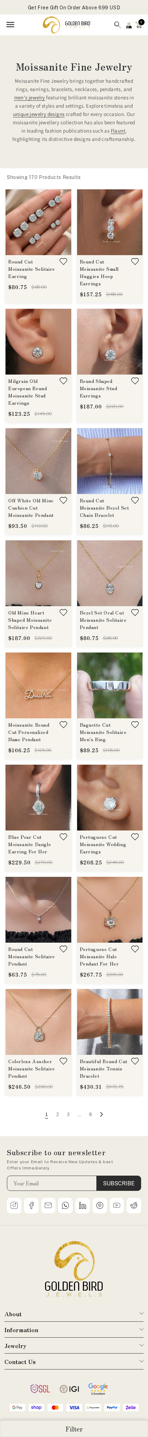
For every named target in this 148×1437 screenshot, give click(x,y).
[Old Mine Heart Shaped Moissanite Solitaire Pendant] (38, 573)
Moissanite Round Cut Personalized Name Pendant (29, 732)
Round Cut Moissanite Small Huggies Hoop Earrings (99, 272)
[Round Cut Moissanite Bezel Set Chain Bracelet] (110, 461)
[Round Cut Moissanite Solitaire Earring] (38, 222)
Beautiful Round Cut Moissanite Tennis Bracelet (103, 1068)
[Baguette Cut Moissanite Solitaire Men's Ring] (110, 685)
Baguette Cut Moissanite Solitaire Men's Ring (103, 732)
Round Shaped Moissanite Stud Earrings (98, 388)
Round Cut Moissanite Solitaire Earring (31, 268)
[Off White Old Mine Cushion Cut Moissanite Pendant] (38, 461)
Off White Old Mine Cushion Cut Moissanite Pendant (31, 507)
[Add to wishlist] (63, 262)
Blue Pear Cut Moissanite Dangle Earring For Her (29, 844)
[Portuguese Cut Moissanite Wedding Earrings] (110, 797)
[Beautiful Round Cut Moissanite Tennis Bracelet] (110, 1022)
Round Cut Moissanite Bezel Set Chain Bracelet (104, 507)
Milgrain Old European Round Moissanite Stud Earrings (27, 391)
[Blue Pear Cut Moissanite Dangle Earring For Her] (38, 797)
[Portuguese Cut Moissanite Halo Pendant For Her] (110, 910)
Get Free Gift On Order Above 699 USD (74, 6)
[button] (138, 24)
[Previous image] (14, 222)
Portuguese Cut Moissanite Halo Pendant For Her (99, 956)
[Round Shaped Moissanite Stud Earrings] (110, 342)
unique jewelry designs (39, 114)
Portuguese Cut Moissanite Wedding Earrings (103, 844)
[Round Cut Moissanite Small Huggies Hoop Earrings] (110, 222)
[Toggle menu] (10, 25)
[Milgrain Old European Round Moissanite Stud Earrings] (38, 342)
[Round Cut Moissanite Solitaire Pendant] (38, 910)
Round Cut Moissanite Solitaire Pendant (31, 956)
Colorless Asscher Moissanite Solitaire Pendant (31, 1068)
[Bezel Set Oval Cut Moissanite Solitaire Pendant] (110, 573)
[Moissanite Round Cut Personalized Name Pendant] (38, 685)
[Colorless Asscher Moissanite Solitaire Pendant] (38, 1022)
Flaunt (118, 130)
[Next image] (62, 222)
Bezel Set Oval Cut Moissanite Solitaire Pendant (103, 619)
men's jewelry (29, 97)
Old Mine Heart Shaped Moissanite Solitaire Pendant (30, 619)
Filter (74, 1428)
